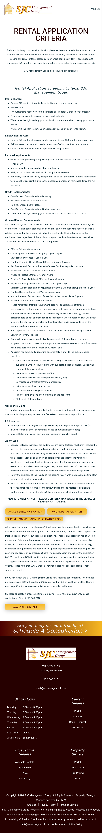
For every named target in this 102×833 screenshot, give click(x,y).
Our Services (77, 767)
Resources (77, 727)
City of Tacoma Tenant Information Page (34, 519)
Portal (77, 711)
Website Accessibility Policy (67, 824)
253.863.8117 (51, 679)
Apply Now (24, 767)
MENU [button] (96, 9)
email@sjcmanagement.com (51, 688)
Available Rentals (25, 607)
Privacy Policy (48, 804)
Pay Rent (77, 716)
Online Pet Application (67, 511)
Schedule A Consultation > (50, 630)
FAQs (24, 773)
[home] (27, 8)
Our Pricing (77, 773)
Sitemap (31, 804)
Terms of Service (68, 804)
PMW (63, 800)
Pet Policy (24, 778)
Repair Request (77, 722)
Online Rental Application (25, 511)
